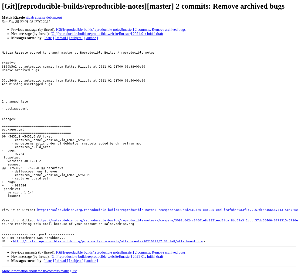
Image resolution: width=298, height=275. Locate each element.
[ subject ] (76, 38)
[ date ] (49, 38)
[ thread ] (61, 38)
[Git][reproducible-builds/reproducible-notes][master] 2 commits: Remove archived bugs (121, 29)
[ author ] (91, 38)
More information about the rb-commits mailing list (39, 271)
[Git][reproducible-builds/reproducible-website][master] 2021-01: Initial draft (107, 34)
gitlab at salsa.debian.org (44, 17)
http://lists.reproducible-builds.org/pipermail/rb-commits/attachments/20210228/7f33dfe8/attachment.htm (108, 241)
